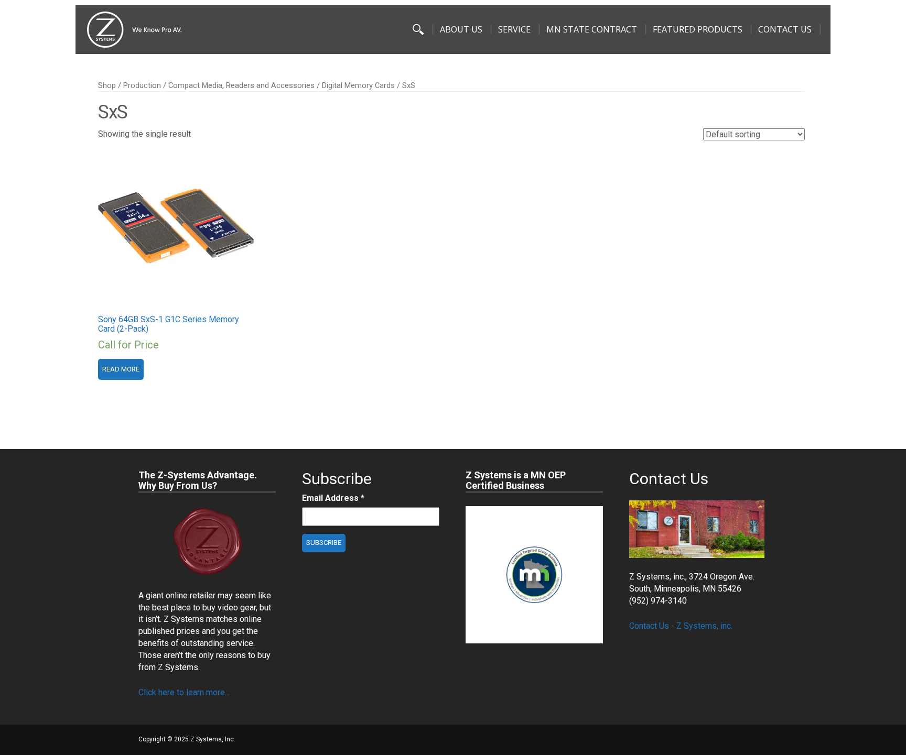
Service (514, 29)
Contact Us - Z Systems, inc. (680, 626)
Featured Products (697, 29)
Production (142, 85)
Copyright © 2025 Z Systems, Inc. (186, 739)
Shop (107, 85)
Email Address (333, 498)
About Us (461, 29)
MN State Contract (591, 29)
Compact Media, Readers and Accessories (241, 85)
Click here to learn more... (184, 692)
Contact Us (785, 29)
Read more (120, 369)
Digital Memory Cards (358, 85)
